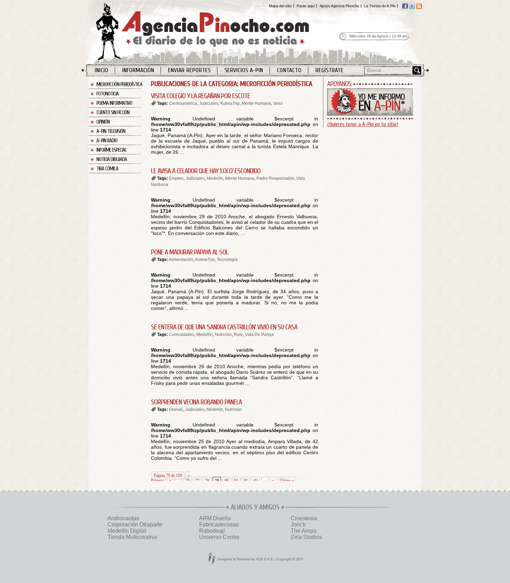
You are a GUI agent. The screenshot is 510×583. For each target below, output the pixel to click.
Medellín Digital (127, 531)
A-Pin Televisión (110, 131)
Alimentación (181, 259)
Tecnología (227, 259)
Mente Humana (256, 103)
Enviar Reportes (189, 70)
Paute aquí (306, 6)
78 (207, 480)
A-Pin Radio (106, 141)
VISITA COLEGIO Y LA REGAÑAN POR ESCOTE (200, 96)
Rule (238, 334)
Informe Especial (111, 150)
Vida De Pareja (259, 334)
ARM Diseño (215, 518)
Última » (287, 480)
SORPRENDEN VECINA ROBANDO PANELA (196, 402)
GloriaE (176, 409)
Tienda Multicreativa (132, 537)
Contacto (289, 70)
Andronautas (123, 518)
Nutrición (223, 334)
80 (226, 480)
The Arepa (303, 531)
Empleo (176, 178)
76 (188, 480)
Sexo (278, 103)
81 (236, 480)
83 (256, 480)
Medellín (215, 178)
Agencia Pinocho (217, 31)
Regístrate (329, 70)
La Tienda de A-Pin (380, 6)
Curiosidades (181, 334)
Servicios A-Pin (243, 70)
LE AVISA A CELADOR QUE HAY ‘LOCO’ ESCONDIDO (206, 171)
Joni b (298, 524)
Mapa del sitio (280, 6)
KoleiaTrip (230, 103)
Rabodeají (212, 531)
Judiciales (208, 103)
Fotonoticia (107, 94)
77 (197, 480)
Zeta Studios (306, 537)
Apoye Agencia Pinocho (339, 6)
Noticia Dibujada (111, 159)
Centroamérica (183, 103)
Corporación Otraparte (135, 524)
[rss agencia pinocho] (419, 8)
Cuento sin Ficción (112, 113)
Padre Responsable (275, 178)
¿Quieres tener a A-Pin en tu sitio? (362, 124)
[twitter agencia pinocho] (412, 8)
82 (246, 480)
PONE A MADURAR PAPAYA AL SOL (189, 252)
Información (138, 70)
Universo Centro (219, 537)
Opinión (103, 122)
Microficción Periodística (119, 84)
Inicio (101, 70)
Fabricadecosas (219, 524)
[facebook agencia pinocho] (405, 8)
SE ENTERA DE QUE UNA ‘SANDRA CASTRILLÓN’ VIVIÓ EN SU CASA (224, 327)
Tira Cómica (107, 169)
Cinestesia (304, 518)
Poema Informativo (114, 103)
